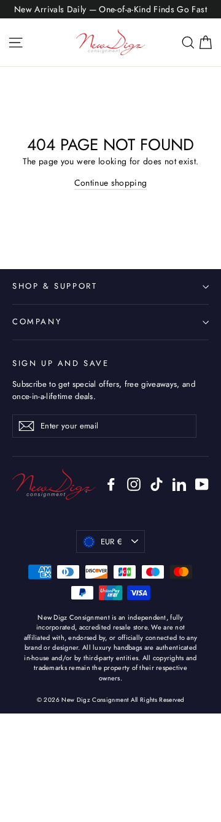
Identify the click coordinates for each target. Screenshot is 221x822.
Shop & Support (54, 286)
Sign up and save (60, 363)
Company (36, 321)
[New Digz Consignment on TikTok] (156, 484)
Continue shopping (110, 183)
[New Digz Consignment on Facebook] (111, 484)
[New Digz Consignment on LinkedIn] (179, 484)
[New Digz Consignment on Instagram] (134, 484)
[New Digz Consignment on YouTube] (202, 484)
